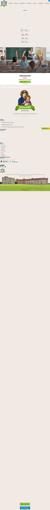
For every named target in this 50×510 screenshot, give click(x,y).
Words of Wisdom (45, 128)
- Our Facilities (2, 155)
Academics (10, 3)
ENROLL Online (24, 81)
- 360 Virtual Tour (3, 146)
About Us (5, 3)
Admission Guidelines (25, 83)
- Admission (2, 149)
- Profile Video (2, 147)
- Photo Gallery (3, 150)
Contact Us (47, 3)
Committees (29, 3)
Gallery (34, 3)
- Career (1, 152)
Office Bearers (22, 3)
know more (24, 116)
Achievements (40, 3)
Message (16, 3)
